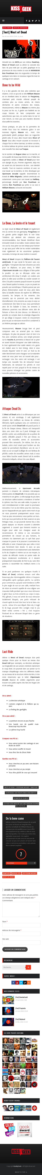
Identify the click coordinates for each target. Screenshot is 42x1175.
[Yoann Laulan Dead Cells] (34, 1061)
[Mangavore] (5, 1074)
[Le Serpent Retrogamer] (23, 1110)
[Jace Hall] (5, 1061)
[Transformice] (5, 1093)
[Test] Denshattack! (21, 997)
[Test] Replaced (20, 1019)
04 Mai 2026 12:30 (21, 1022)
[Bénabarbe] (29, 1042)
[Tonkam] (34, 1086)
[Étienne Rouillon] (5, 1055)
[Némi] (5, 1080)
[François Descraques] (17, 1055)
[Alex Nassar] (11, 1042)
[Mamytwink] (34, 1068)
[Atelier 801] (23, 1042)
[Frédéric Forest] (23, 1055)
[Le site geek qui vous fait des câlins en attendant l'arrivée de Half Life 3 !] (21, 12)
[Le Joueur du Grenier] (11, 1068)
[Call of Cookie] (34, 1042)
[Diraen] (29, 1049)
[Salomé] (11, 1086)
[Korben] (29, 1061)
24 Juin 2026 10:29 (21, 1011)
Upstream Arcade (29, 873)
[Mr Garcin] (29, 1074)
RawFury (6, 873)
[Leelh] (17, 1068)
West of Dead (8, 877)
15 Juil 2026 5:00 (21, 1000)
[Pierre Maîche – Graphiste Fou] (5, 1110)
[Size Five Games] (17, 1086)
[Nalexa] (34, 1074)
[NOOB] (17, 1080)
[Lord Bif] (29, 1068)
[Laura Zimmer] (5, 1068)
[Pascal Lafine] (23, 1080)
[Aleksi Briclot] (5, 1042)
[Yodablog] (23, 1093)
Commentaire (7, 900)
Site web (5, 939)
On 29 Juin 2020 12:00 (9, 36)
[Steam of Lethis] (23, 1086)
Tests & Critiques (20, 27)
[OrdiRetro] (29, 1110)
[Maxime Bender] (11, 1074)
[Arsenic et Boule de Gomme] (17, 1042)
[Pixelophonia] (34, 1080)
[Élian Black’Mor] (34, 1049)
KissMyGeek (17, 1166)
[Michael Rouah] (23, 1074)
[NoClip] (11, 1080)
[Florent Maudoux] (11, 1055)
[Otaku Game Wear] (34, 1110)
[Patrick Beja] (29, 1080)
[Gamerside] (11, 1110)
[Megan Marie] (17, 1074)
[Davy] (17, 1049)
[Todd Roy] (29, 1086)
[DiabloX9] (23, 1049)
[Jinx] (11, 1061)
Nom (5, 921)
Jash (21, 36)
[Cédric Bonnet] (11, 1049)
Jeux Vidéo (7, 27)
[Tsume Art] (11, 1093)
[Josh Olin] (23, 1061)
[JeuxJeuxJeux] (17, 1110)
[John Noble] (17, 1061)
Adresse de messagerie (11, 930)
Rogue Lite (16, 873)
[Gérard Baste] (34, 1055)
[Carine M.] (5, 1049)
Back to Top (20, 1172)
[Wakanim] (17, 1093)
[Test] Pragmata (20, 1008)
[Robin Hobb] (5, 1086)
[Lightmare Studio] (23, 1068)
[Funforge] (29, 1055)
